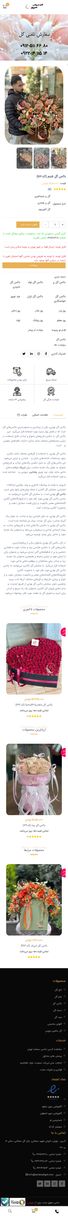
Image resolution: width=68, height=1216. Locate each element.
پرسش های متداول (52, 1056)
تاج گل (58, 990)
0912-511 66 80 (34, 46)
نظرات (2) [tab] (22, 415)
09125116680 (53, 238)
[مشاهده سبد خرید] (33, 1211)
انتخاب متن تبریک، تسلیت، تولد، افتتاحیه (41, 1063)
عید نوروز (15, 296)
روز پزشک (38, 320)
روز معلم (61, 320)
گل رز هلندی (44, 203)
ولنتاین (33, 472)
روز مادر (39, 311)
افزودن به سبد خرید (29, 224)
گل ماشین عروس (53, 1031)
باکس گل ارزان (35, 296)
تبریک (21, 467)
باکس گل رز (59, 282)
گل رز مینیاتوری (42, 196)
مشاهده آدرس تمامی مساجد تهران (44, 1049)
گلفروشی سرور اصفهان (51, 1113)
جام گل (58, 997)
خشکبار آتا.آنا (55, 1127)
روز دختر (16, 311)
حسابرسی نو (56, 1120)
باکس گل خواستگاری (60, 298)
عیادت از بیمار (35, 330)
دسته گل (57, 1010)
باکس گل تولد (35, 282)
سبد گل (58, 1017)
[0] (4, 7)
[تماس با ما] (57, 1211)
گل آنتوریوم (44, 209)
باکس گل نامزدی (15, 284)
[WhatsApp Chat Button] (17, 1205)
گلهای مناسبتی (54, 1024)
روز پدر (62, 311)
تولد (18, 320)
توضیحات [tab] (58, 415)
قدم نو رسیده (59, 330)
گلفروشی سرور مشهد (52, 1106)
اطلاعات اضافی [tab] (40, 415)
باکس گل (61, 339)
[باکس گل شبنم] (58, 158)
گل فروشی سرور (29, 1203)
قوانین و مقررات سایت (51, 1070)
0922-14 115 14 (34, 53)
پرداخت (33, 265)
